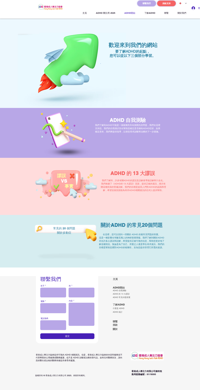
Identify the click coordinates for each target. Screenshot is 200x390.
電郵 (42, 301)
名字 (42, 286)
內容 (71, 301)
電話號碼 (44, 318)
